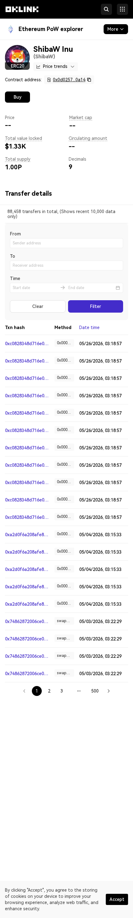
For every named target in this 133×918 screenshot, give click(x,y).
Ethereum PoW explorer (51, 29)
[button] (22, 15)
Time (15, 278)
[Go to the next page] (109, 691)
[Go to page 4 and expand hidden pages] (79, 691)
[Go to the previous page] (24, 691)
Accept (116, 899)
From (15, 233)
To (12, 256)
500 (95, 690)
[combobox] (55, 66)
